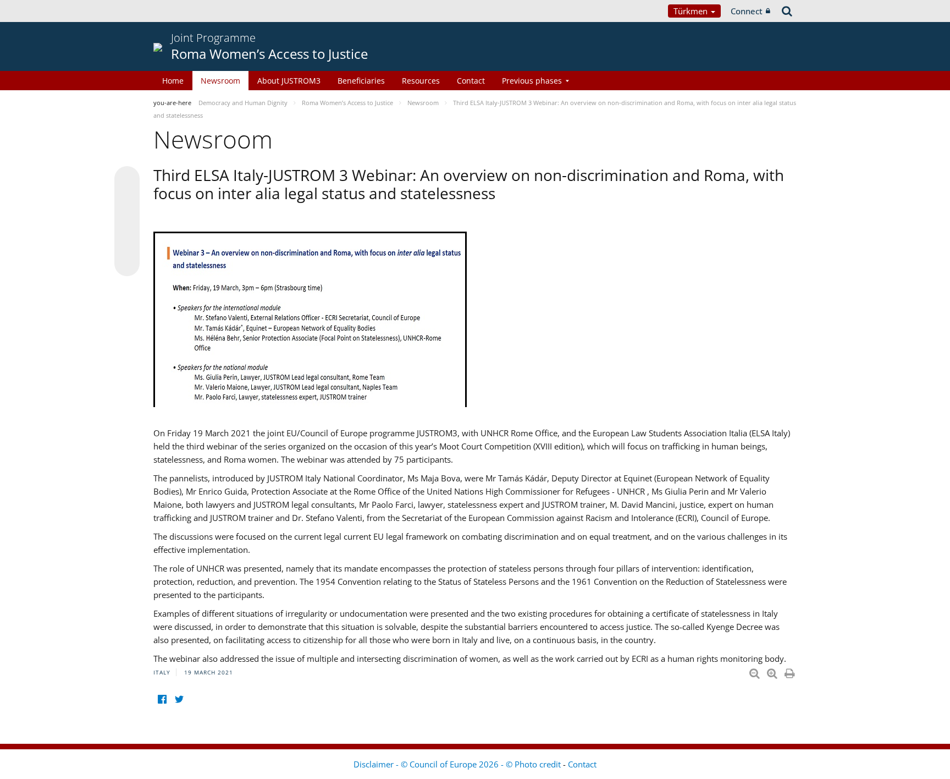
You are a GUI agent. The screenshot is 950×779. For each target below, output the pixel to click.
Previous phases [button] (532, 80)
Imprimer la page (791, 671)
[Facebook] (161, 699)
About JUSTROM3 (289, 80)
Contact (471, 80)
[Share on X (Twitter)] (127, 201)
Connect (747, 11)
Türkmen (691, 11)
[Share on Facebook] (127, 221)
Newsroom (220, 80)
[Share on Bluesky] (127, 180)
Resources (421, 80)
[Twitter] (178, 699)
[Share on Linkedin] (127, 242)
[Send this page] (127, 263)
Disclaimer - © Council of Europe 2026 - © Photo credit (458, 764)
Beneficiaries (361, 80)
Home (173, 80)
